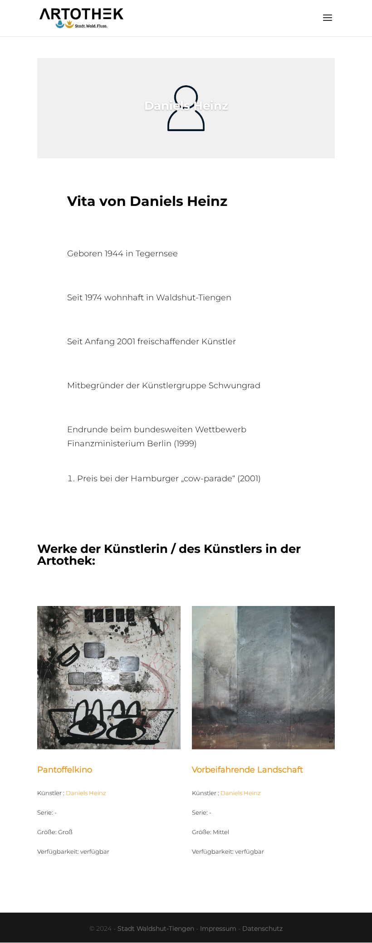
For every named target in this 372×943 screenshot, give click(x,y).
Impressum (218, 928)
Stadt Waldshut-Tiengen (155, 928)
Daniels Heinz (86, 792)
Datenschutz (262, 928)
